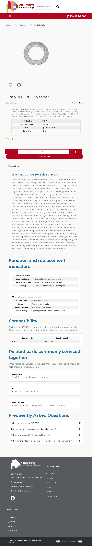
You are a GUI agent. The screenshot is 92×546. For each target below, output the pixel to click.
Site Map (49, 487)
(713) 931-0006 (18, 482)
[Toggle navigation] (68, 7)
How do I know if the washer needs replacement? (33, 429)
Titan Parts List (20, 25)
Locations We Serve (52, 496)
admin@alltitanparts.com (22, 491)
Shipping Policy (51, 474)
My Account (11, 522)
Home (8, 25)
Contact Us (49, 492)
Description (13, 166)
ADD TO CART (44, 156)
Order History (11, 517)
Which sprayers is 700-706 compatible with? (30, 435)
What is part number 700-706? (25, 423)
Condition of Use (51, 483)
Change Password (13, 526)
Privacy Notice (51, 478)
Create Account (12, 531)
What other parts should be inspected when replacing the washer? (41, 441)
